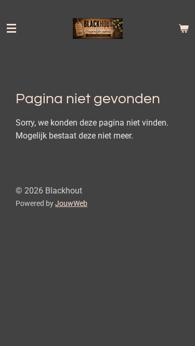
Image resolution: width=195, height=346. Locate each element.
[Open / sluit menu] (11, 28)
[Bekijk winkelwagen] (183, 28)
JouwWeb (71, 203)
